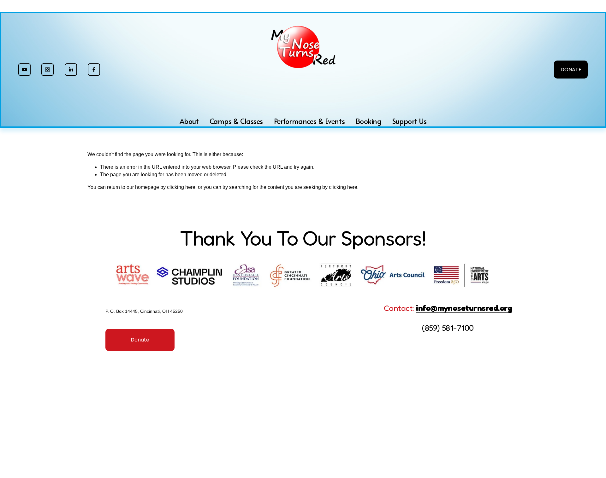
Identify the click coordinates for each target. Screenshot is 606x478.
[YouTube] (24, 69)
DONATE (571, 69)
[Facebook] (94, 69)
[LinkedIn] (71, 69)
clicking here (181, 187)
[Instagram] (47, 69)
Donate (140, 339)
